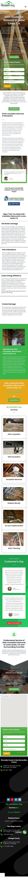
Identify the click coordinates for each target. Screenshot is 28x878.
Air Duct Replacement (14, 526)
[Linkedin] (16, 799)
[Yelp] (12, 799)
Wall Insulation (14, 457)
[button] (25, 6)
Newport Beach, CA (16, 589)
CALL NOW (14, 392)
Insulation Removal (14, 479)
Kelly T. (14, 588)
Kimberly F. (17, 614)
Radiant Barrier (14, 503)
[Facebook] (8, 799)
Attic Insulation (14, 434)
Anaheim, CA (16, 615)
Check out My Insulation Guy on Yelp (14, 875)
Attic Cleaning (14, 548)
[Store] (19, 799)
